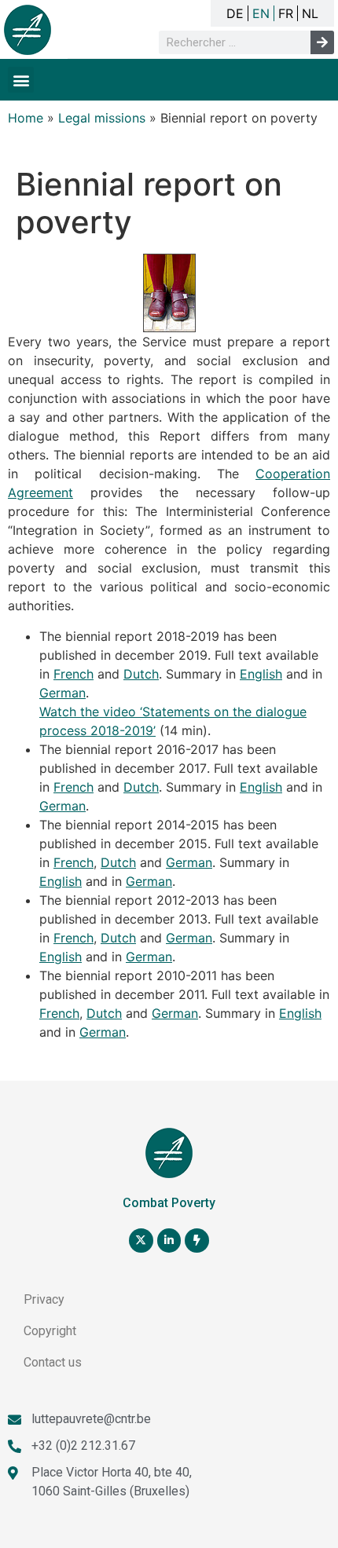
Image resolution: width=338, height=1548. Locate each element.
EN (261, 13)
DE (235, 13)
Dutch (141, 674)
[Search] (322, 42)
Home (25, 118)
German (62, 693)
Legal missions (101, 118)
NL (310, 13)
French (73, 674)
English (261, 674)
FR (285, 13)
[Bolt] (197, 1240)
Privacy (44, 1299)
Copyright (50, 1330)
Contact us (53, 1362)
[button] (21, 80)
